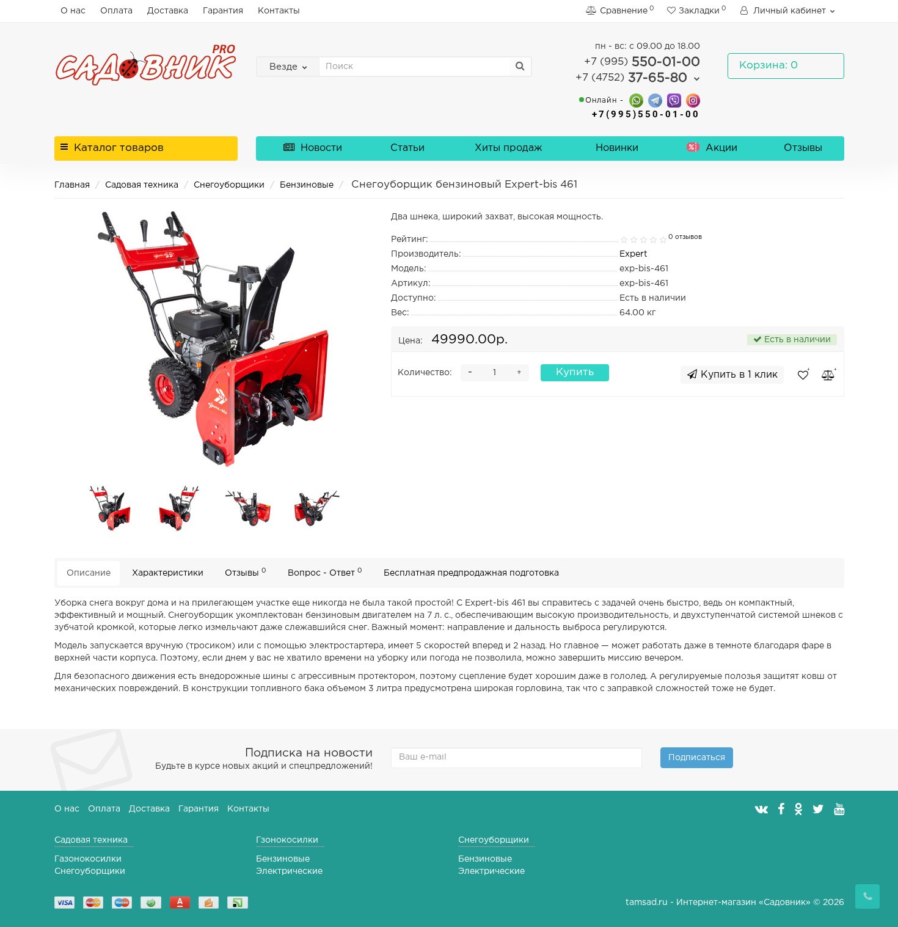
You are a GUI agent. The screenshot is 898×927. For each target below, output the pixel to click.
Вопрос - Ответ (325, 572)
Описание (89, 573)
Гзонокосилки (287, 840)
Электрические (289, 871)
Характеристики (167, 573)
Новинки (617, 148)
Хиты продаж (508, 148)
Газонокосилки (88, 859)
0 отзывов (685, 237)
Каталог (119, 148)
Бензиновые (307, 185)
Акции (720, 148)
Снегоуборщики (229, 185)
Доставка (167, 11)
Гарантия (223, 11)
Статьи (407, 148)
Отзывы (803, 148)
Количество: (425, 372)
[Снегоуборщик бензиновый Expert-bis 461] (110, 508)
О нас (73, 11)
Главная (72, 185)
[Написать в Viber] (674, 100)
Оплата (116, 11)
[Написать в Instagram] (693, 100)
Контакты (279, 11)
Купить (575, 372)
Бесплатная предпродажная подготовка (471, 573)
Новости (320, 148)
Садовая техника (141, 185)
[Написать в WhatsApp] (636, 100)
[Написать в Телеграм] (655, 100)
